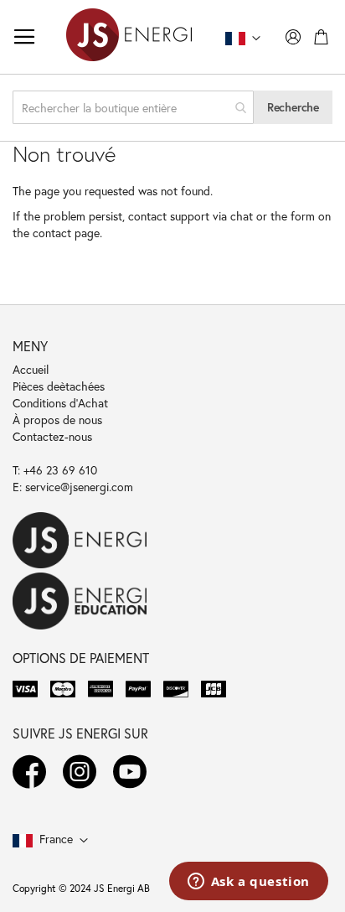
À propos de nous (57, 420)
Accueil (31, 369)
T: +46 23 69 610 (55, 470)
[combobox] (133, 107)
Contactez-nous (52, 436)
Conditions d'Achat (60, 403)
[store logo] (129, 36)
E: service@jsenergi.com (73, 487)
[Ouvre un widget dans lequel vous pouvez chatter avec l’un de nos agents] (248, 883)
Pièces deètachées (59, 386)
